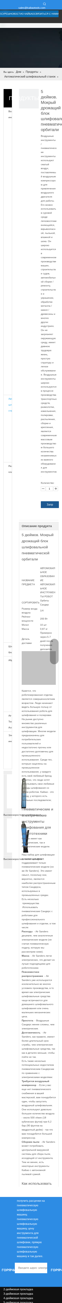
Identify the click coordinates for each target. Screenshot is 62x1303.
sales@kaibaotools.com (31, 7)
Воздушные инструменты (10, 114)
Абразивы (10, 660)
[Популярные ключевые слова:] (45, 4)
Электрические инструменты (10, 738)
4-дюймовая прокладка (18, 1298)
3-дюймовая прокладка (18, 1293)
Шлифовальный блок (10, 649)
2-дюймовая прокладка (18, 1289)
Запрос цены (49, 505)
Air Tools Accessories (10, 721)
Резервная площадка (10, 469)
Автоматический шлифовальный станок (10, 404)
